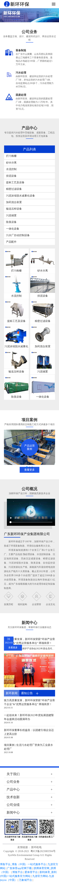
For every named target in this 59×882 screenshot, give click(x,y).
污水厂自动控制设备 (18, 235)
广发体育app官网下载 (19, 868)
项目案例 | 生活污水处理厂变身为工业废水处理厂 (28, 747)
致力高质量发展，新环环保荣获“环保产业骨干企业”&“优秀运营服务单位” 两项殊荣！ (29, 641)
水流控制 (11, 169)
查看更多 (29, 469)
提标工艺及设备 (15, 182)
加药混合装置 (14, 202)
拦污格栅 (11, 155)
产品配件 (11, 241)
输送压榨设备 (14, 208)
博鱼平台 (17, 872)
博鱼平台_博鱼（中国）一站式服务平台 (23, 864)
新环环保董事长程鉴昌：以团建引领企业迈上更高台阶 (29, 732)
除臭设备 (11, 222)
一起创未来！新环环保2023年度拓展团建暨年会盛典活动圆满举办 (29, 717)
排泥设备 (11, 175)
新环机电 (36, 847)
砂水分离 (11, 162)
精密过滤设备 (14, 189)
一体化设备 (12, 228)
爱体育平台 (31, 872)
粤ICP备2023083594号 (43, 851)
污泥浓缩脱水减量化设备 (20, 195)
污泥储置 (11, 215)
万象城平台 (25, 880)
